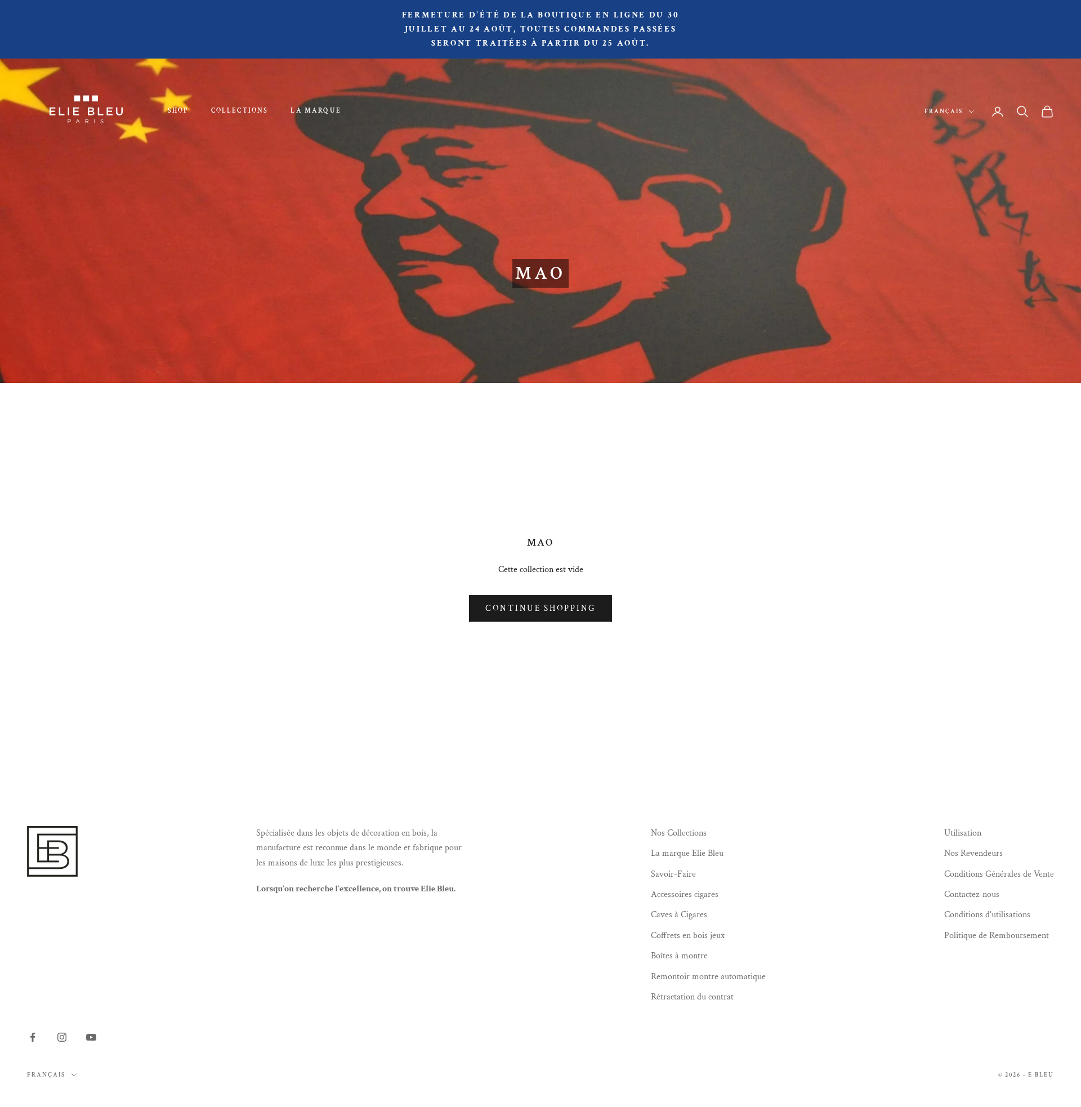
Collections (240, 110)
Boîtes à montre (679, 956)
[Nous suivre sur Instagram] (62, 1037)
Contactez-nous (971, 894)
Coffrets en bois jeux (688, 935)
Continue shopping (540, 608)
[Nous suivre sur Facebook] (32, 1037)
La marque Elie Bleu (687, 853)
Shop (178, 110)
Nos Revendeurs (973, 853)
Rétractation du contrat (692, 997)
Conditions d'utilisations (987, 915)
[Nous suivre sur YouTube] (91, 1037)
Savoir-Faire (673, 874)
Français (943, 111)
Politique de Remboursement (996, 935)
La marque (316, 110)
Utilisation (962, 833)
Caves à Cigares (679, 915)
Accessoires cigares (684, 894)
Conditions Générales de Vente (999, 874)
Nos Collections (679, 833)
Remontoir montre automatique (708, 977)
